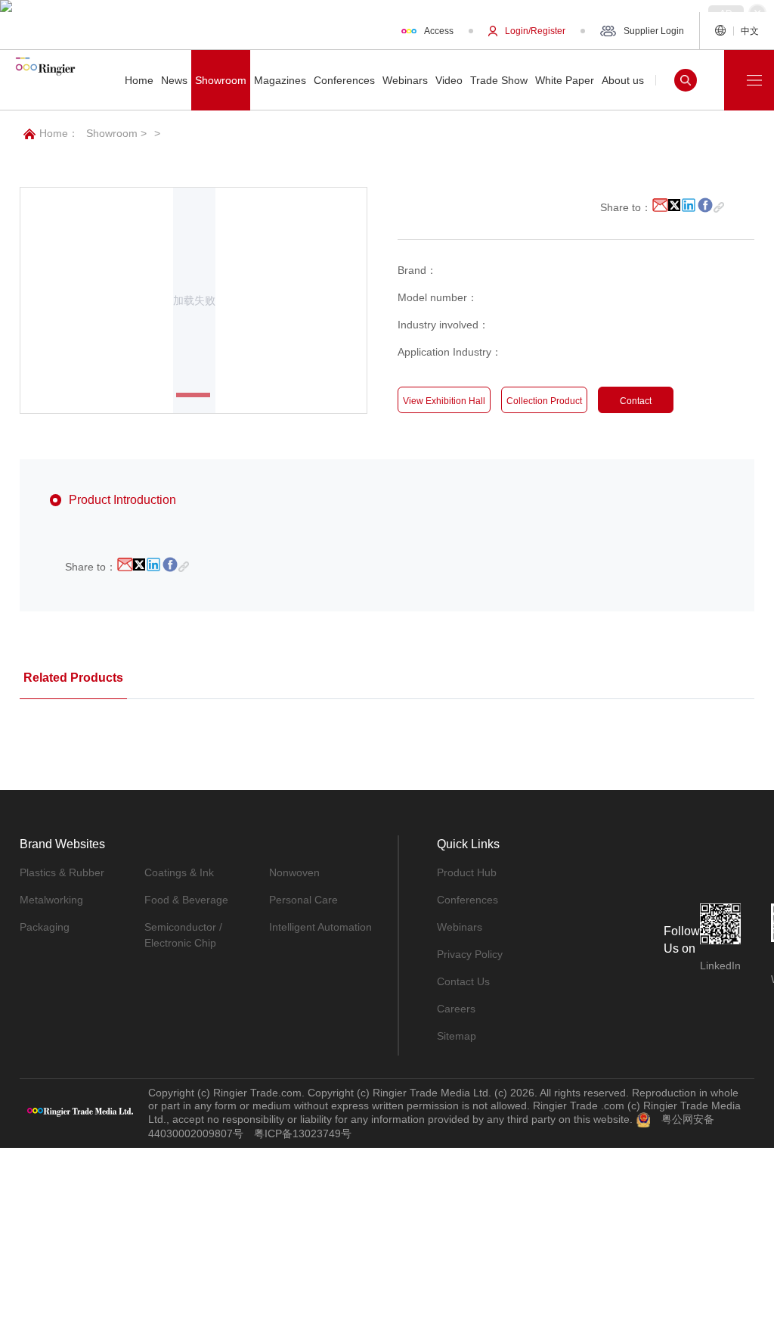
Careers (456, 1009)
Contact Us (463, 981)
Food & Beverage (186, 900)
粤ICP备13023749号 (302, 1133)
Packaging (45, 927)
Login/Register (535, 31)
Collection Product (544, 401)
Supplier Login (654, 31)
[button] (193, 395)
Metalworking (51, 900)
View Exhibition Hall (444, 401)
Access (439, 31)
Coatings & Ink (179, 872)
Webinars (459, 927)
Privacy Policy (470, 954)
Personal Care (303, 900)
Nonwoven (294, 872)
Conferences (467, 900)
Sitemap (456, 1036)
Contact (636, 401)
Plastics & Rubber (62, 872)
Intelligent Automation (320, 927)
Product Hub (467, 872)
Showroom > (116, 133)
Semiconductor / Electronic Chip (183, 935)
